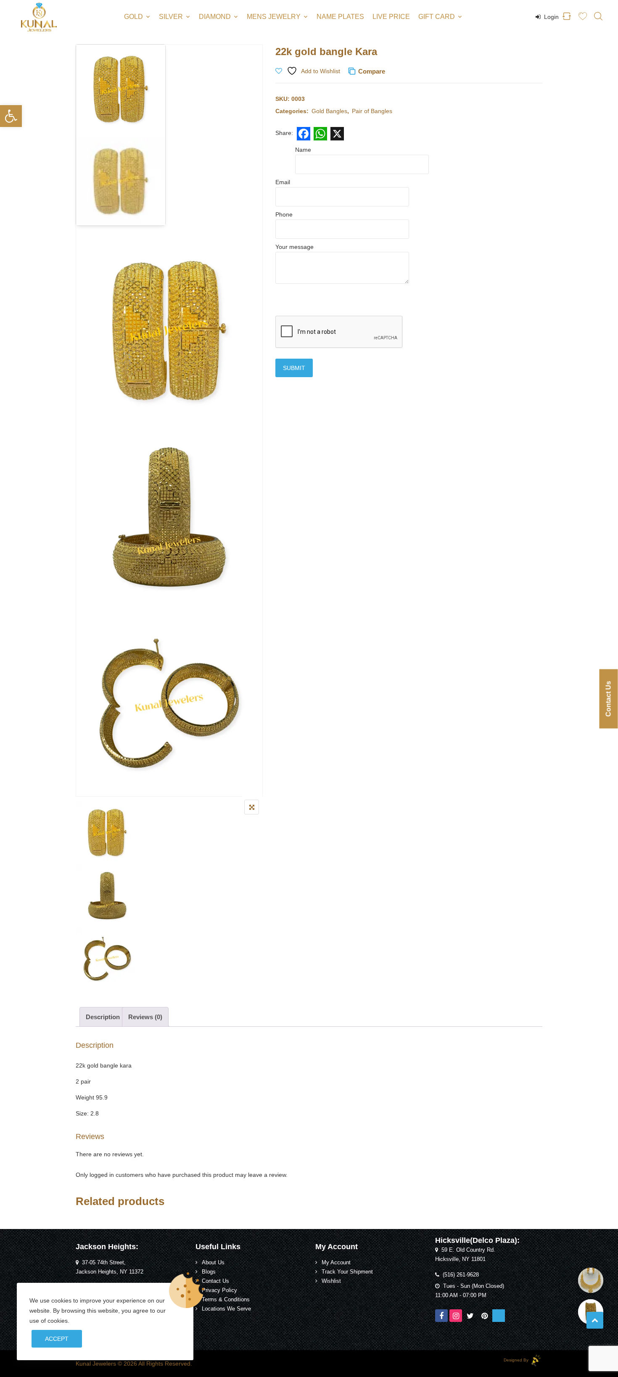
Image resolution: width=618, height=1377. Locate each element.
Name (303, 149)
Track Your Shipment (347, 1272)
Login (550, 16)
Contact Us (215, 1281)
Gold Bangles (329, 111)
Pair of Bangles (372, 111)
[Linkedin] (498, 1315)
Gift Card (436, 16)
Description (103, 1016)
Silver (171, 16)
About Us (213, 1263)
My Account (336, 1263)
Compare (371, 71)
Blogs (209, 1272)
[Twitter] (470, 1315)
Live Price (391, 16)
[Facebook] (441, 1315)
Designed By (517, 1360)
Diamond (215, 16)
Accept (57, 1338)
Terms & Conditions (226, 1300)
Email (282, 182)
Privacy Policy (219, 1290)
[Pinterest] (484, 1315)
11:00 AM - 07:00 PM (460, 1295)
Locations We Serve (226, 1309)
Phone (284, 214)
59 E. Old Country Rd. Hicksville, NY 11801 (465, 1254)
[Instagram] (455, 1315)
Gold (133, 16)
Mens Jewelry (274, 16)
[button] (11, 116)
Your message (294, 246)
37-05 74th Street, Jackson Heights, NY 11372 (109, 1267)
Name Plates (340, 16)
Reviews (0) (145, 1016)
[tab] (102, 1017)
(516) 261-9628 (461, 1275)
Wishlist (331, 1281)
